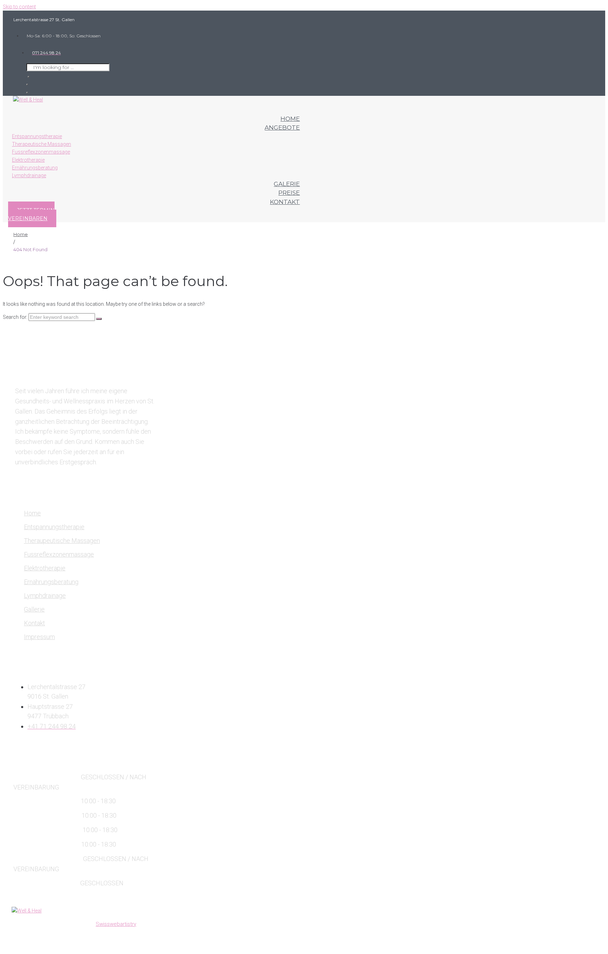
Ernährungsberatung (51, 582)
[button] (32, 214)
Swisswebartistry (116, 924)
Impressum (39, 636)
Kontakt (34, 623)
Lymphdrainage (45, 595)
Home (20, 234)
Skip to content (19, 7)
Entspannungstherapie (54, 527)
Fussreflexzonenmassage (59, 554)
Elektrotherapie (44, 568)
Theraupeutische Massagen (62, 540)
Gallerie (34, 609)
